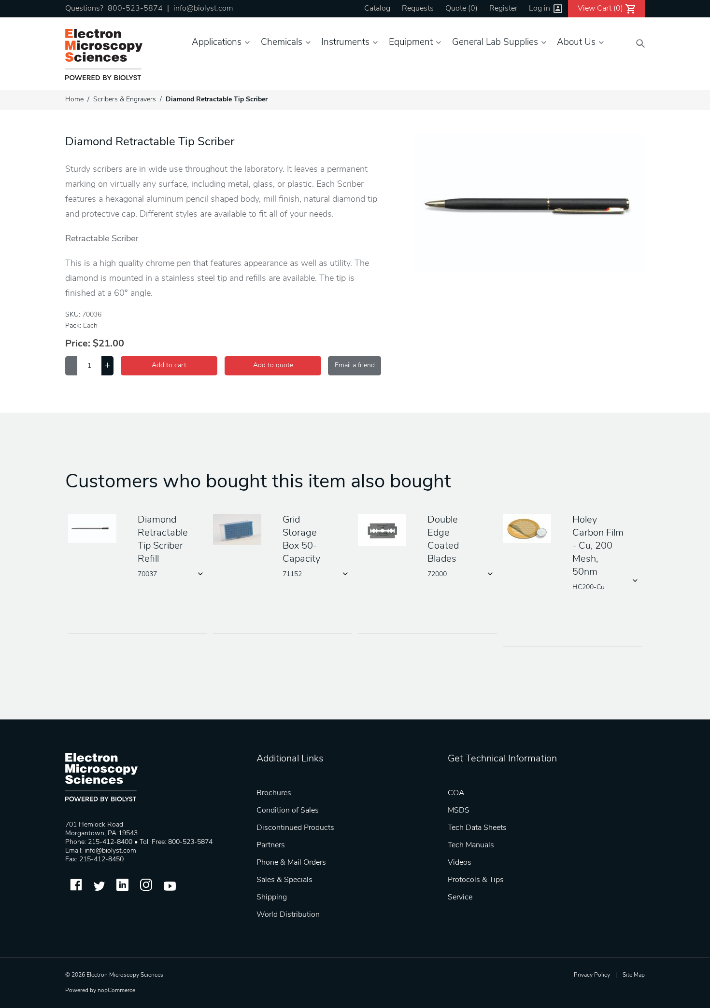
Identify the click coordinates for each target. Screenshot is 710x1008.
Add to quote (273, 365)
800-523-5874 (135, 9)
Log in (539, 9)
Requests (418, 9)
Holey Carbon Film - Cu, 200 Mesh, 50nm (598, 546)
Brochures (273, 793)
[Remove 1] (71, 365)
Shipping (271, 897)
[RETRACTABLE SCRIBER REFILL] (95, 529)
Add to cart (169, 365)
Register (503, 9)
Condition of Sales (287, 811)
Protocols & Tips (476, 880)
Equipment (411, 42)
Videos (459, 863)
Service (460, 897)
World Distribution (288, 915)
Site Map (634, 975)
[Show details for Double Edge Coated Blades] (385, 531)
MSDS (458, 811)
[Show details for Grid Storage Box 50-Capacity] (240, 530)
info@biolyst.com (203, 9)
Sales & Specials (284, 880)
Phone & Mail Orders (291, 863)
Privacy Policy (592, 975)
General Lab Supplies (495, 42)
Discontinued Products (295, 828)
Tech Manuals (471, 845)
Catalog (377, 9)
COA (456, 793)
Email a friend (355, 365)
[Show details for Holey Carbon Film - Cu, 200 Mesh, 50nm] (530, 529)
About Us (576, 42)
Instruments (345, 42)
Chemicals (281, 42)
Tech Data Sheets (477, 828)
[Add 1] (107, 365)
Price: (77, 344)
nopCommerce (116, 991)
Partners (270, 845)
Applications (216, 42)
